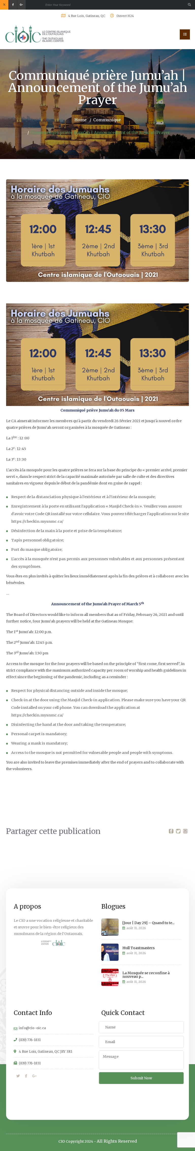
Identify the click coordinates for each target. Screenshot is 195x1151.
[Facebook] (171, 831)
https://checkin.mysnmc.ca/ (37, 521)
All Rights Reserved (117, 1141)
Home (80, 119)
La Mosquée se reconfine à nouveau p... (146, 975)
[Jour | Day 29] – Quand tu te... (148, 923)
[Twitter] (178, 831)
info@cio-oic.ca (32, 1028)
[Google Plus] (34, 1076)
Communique (107, 119)
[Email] (185, 831)
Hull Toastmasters (138, 948)
